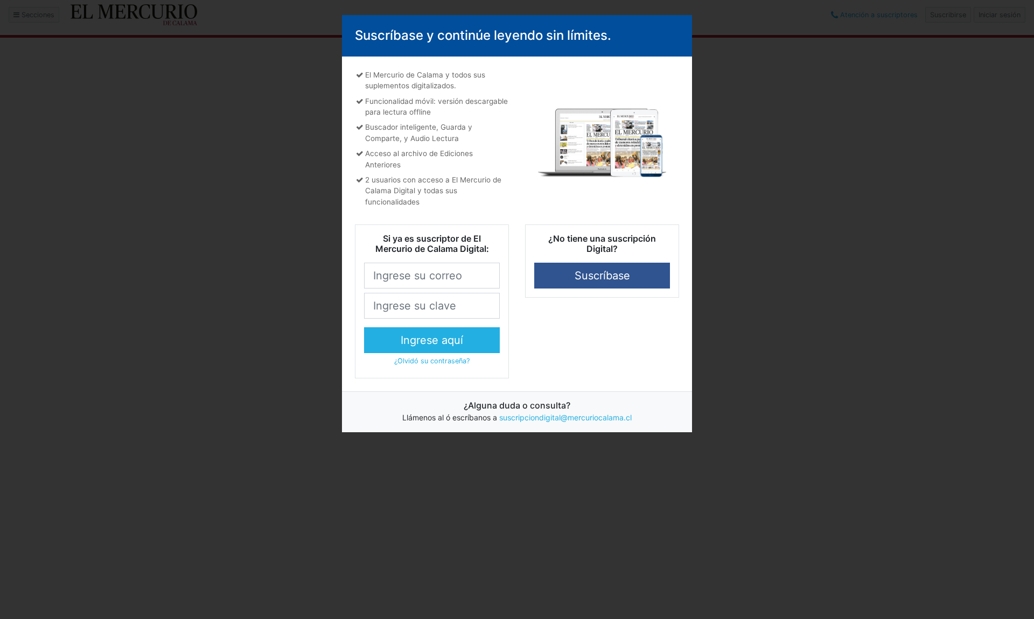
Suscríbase (602, 275)
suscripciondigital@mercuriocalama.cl (565, 417)
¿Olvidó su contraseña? (432, 361)
